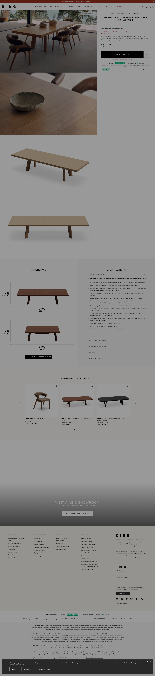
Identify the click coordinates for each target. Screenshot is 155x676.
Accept (14, 669)
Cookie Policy (115, 663)
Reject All (28, 669)
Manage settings (44, 669)
